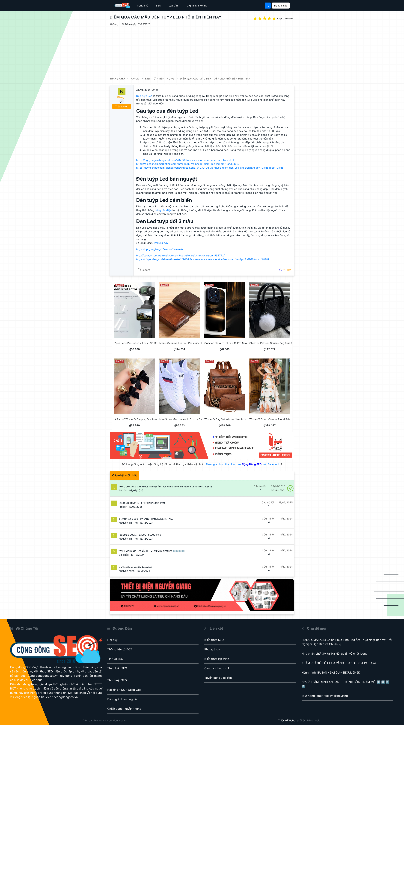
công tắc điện (163, 210)
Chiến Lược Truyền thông (124, 708)
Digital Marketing (197, 5)
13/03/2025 (136, 506)
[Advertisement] (204, 51)
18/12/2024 (146, 522)
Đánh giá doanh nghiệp (122, 699)
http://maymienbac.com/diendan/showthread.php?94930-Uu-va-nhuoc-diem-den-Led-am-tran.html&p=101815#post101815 (209, 167)
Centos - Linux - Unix (218, 668)
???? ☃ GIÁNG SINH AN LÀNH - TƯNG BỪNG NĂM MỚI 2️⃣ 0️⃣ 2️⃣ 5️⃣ (151, 551)
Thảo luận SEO (117, 668)
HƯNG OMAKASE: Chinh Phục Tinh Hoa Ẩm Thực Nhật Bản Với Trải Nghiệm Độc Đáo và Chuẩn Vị (165, 486)
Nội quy (112, 639)
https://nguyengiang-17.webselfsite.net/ (159, 249)
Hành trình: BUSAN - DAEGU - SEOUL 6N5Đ (140, 535)
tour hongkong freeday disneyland (135, 567)
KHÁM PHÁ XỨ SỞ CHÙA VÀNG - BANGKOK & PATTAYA (146, 519)
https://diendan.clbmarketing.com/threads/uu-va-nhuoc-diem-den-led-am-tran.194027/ (188, 163)
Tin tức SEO (115, 658)
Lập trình (174, 5)
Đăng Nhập (281, 5)
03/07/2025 (136, 490)
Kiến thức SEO (214, 639)
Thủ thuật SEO (117, 680)
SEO (158, 5)
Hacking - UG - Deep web (124, 689)
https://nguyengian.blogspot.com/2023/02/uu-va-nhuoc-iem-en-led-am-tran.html (185, 160)
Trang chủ (142, 5)
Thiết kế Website (288, 720)
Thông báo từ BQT (119, 649)
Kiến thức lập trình (216, 658)
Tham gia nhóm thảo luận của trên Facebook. (243, 464)
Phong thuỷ (212, 649)
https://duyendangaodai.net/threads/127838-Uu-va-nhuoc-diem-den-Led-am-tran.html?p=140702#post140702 (202, 259)
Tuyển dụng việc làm (218, 677)
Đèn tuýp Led (144, 95)
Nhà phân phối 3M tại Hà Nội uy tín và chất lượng (142, 502)
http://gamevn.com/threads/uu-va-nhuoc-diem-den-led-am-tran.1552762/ (180, 255)
